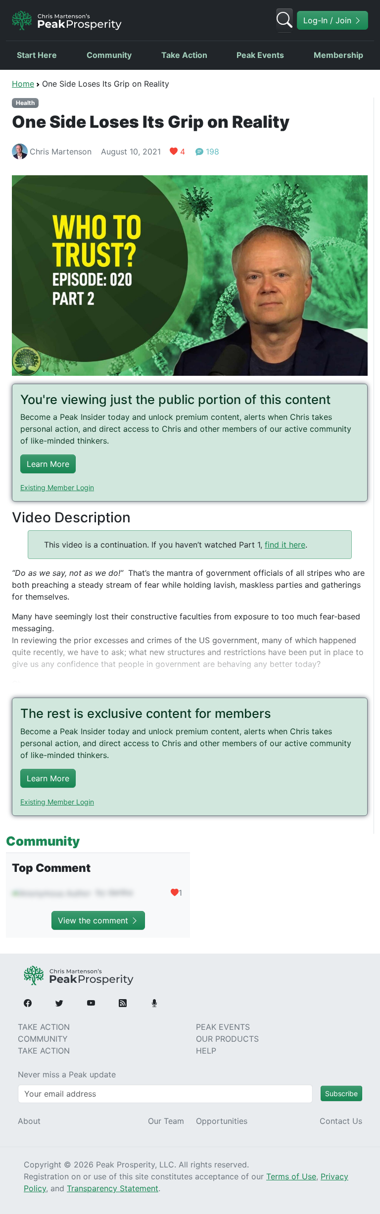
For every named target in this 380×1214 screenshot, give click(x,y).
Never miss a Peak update (67, 1074)
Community (109, 55)
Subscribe (341, 1093)
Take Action (184, 55)
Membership (338, 55)
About (29, 1121)
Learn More (48, 464)
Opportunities (221, 1121)
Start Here (37, 55)
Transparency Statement (112, 1188)
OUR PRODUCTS (227, 1039)
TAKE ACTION (44, 1027)
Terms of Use (291, 1176)
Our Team (166, 1121)
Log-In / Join (328, 20)
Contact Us (341, 1121)
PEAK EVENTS (223, 1027)
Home (23, 84)
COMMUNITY (43, 1039)
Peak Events (260, 55)
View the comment (94, 920)
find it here (285, 545)
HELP (206, 1051)
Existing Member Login (57, 487)
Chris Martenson (61, 151)
